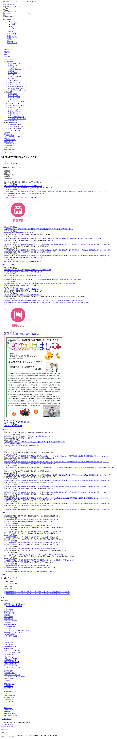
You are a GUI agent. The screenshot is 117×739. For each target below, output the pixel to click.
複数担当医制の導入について (27, 270)
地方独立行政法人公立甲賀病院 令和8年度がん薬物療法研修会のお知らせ (28, 436)
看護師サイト (8, 711)
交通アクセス (18, 6)
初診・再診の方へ (14, 96)
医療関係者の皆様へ (14, 124)
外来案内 (10, 31)
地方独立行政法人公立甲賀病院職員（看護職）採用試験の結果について (55, 191)
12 (8, 265)
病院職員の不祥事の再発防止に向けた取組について (42, 279)
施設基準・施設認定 (14, 76)
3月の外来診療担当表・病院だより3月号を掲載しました (22, 295)
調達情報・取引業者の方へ (17, 86)
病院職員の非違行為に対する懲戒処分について (39, 283)
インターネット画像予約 (16, 128)
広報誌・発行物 (13, 80)
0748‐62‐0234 (12, 11)
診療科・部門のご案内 (11, 121)
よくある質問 (8, 699)
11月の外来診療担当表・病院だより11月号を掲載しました (23, 186)
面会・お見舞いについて (16, 117)
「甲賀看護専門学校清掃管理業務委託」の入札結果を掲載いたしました (27, 565)
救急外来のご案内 (14, 98)
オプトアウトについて (15, 82)
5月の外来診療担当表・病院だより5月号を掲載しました (22, 275)
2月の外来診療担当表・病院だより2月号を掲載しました (22, 334)
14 (12, 265)
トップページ (8, 59)
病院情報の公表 (9, 145)
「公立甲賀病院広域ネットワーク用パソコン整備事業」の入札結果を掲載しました (31, 537)
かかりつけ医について (15, 130)
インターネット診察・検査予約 (14, 677)
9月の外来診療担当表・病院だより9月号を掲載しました (22, 261)
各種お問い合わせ (10, 143)
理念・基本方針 (13, 67)
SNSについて (8, 142)
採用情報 (10, 41)
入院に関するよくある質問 (17, 119)
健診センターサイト (11, 713)
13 (10, 265)
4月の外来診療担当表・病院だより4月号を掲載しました (22, 289)
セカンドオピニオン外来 (16, 101)
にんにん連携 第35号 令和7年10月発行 (34, 442)
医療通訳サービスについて (13, 624)
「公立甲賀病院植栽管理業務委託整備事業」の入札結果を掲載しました (27, 525)
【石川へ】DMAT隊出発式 (13, 426)
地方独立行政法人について (17, 69)
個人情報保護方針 (10, 140)
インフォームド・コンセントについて (20, 84)
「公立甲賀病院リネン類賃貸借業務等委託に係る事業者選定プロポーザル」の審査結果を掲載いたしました (39, 560)
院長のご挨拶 (12, 65)
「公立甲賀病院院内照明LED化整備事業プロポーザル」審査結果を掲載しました (30, 548)
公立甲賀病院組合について (13, 136)
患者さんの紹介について (16, 126)
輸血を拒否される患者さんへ (17, 90)
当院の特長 (11, 78)
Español (13, 24)
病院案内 (10, 39)
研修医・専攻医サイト (11, 710)
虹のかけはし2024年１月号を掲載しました (18, 422)
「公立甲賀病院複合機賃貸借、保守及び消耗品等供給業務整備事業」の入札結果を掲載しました (35, 531)
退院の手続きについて (15, 115)
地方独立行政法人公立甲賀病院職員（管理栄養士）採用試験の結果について (58, 509)
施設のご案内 (12, 73)
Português (14, 23)
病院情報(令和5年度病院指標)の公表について (19, 233)
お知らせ (7, 138)
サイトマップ (8, 147)
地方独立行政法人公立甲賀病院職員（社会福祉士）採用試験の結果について (58, 503)
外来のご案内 (12, 94)
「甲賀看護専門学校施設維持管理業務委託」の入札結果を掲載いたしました (29, 571)
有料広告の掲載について (16, 88)
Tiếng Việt (14, 28)
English (13, 21)
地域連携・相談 (12, 43)
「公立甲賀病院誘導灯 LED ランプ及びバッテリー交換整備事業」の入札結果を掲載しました (34, 554)
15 (14, 265)
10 (4, 265)
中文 (12, 26)
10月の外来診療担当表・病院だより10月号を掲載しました (23, 197)
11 (11, 429)
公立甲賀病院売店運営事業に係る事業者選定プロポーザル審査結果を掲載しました (31, 520)
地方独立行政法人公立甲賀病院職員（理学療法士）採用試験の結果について (58, 244)
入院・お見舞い (12, 33)
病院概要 (11, 71)
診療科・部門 (11, 35)
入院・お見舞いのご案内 (16, 105)
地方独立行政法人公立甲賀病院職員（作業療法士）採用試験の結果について (58, 250)
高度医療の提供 (12, 37)
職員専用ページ (9, 149)
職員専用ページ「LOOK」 (8, 737)
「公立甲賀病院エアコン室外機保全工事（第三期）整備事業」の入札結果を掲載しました (33, 543)
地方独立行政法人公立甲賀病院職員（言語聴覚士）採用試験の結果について (58, 256)
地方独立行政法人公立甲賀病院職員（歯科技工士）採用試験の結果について (58, 475)
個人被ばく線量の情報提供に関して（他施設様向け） (21, 446)
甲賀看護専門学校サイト (12, 715)
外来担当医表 (12, 99)
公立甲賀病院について (15, 63)
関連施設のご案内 (10, 134)
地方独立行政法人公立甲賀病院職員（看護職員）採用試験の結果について (56, 456)
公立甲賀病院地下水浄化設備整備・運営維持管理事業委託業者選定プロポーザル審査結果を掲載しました (38, 229)
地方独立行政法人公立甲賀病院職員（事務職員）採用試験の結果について (56, 462)
